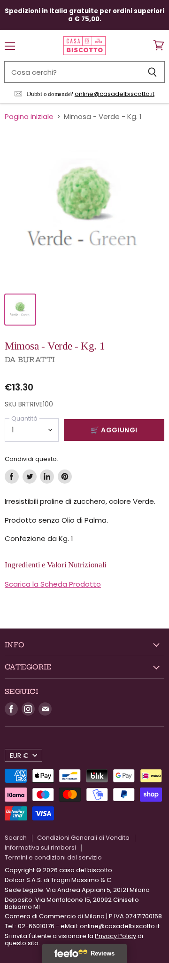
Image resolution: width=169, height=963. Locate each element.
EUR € (19, 755)
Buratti (36, 359)
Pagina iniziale (29, 116)
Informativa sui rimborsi (40, 847)
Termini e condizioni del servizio (53, 857)
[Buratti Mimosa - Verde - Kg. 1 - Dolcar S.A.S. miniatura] (20, 309)
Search (16, 837)
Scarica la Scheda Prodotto (53, 584)
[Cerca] (152, 72)
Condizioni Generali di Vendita (83, 837)
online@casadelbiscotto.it (114, 93)
